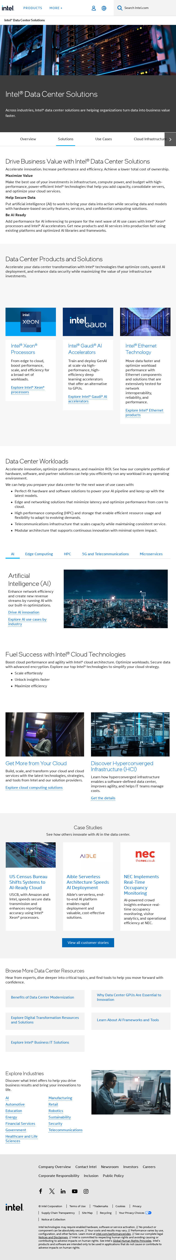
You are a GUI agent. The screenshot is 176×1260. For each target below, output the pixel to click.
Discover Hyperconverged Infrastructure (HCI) (122, 766)
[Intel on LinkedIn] (63, 1192)
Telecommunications (65, 1130)
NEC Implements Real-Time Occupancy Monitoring (141, 885)
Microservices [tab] (151, 554)
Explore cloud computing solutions (34, 787)
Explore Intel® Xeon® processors (27, 389)
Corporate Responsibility (58, 1176)
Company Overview (54, 1167)
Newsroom (110, 1167)
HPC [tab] (67, 554)
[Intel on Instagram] (86, 1192)
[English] (103, 8)
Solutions (65, 139)
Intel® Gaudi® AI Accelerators (85, 348)
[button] (88, 756)
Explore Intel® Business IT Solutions (40, 1042)
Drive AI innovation (23, 612)
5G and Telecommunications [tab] (105, 554)
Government (16, 1130)
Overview (28, 139)
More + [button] (56, 8)
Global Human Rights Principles (132, 1240)
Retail (53, 1104)
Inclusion (91, 1176)
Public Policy (113, 1176)
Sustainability (60, 1117)
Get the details (103, 798)
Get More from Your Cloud (36, 763)
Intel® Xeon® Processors (24, 348)
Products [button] (32, 8)
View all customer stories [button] (88, 942)
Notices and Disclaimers (53, 1237)
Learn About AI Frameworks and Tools (128, 1020)
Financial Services (20, 1123)
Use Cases (103, 139)
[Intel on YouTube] (75, 1192)
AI (7, 1098)
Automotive (15, 1104)
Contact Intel (85, 1167)
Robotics (56, 1111)
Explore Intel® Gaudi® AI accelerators (87, 399)
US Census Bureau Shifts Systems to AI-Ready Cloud (28, 882)
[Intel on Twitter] (52, 1192)
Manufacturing (60, 1098)
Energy (11, 1117)
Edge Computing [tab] (39, 554)
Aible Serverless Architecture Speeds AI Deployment (88, 882)
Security (55, 1123)
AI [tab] (12, 554)
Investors (130, 1167)
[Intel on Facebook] (40, 1192)
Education (14, 1111)
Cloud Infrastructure (150, 139)
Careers (149, 1167)
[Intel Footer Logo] (15, 1207)
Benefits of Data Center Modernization (42, 997)
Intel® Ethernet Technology (141, 348)
